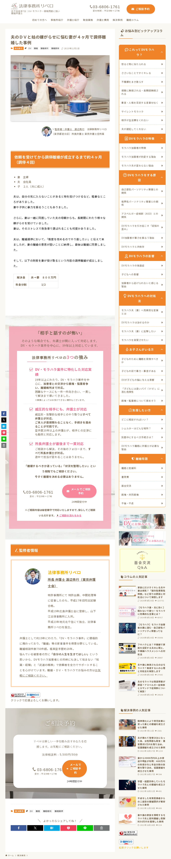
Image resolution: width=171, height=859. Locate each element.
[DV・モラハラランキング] (128, 834)
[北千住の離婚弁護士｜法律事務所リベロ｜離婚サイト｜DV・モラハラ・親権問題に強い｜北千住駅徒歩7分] (32, 6)
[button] (19, 828)
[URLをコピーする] (102, 828)
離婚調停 (55, 48)
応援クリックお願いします (134, 847)
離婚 (36, 48)
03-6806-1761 (39, 492)
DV (30, 48)
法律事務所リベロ (64, 572)
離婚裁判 (44, 48)
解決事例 (19, 48)
